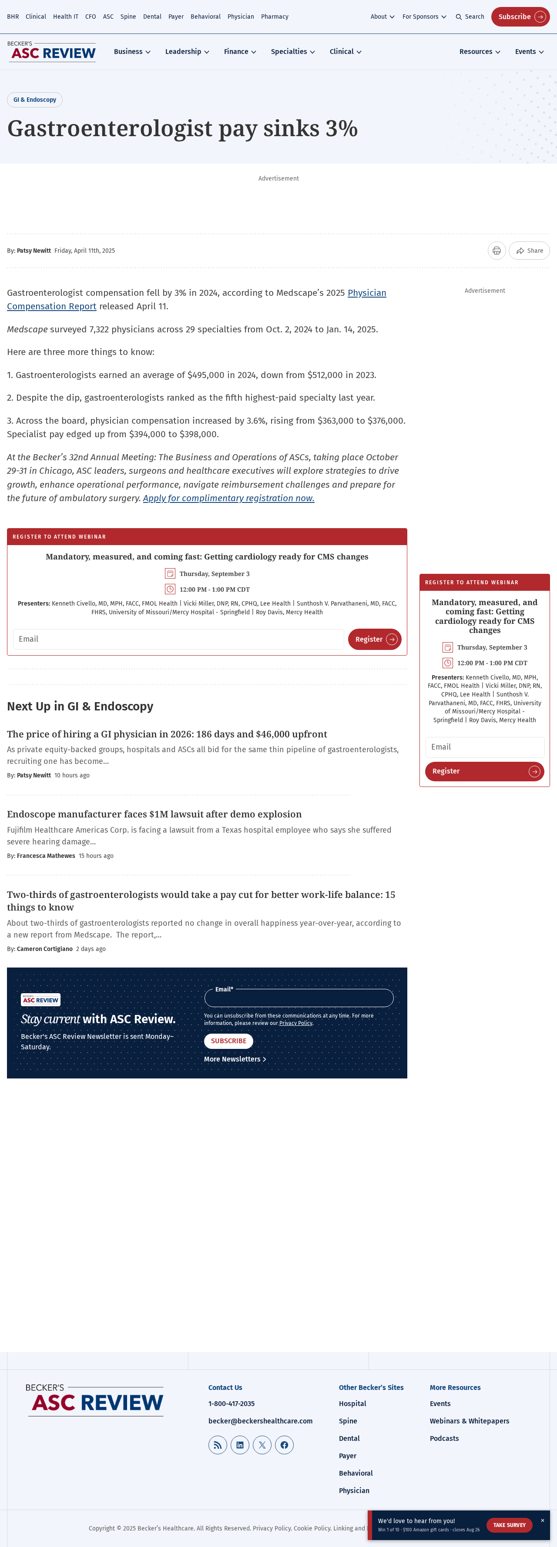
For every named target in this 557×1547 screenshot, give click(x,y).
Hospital (352, 1404)
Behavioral (206, 16)
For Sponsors (421, 16)
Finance (236, 51)
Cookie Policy (312, 1528)
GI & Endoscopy (34, 100)
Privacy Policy (295, 1023)
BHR (13, 16)
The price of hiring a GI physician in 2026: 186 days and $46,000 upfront (167, 734)
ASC (108, 16)
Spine (128, 16)
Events (525, 51)
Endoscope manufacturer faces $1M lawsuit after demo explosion (154, 814)
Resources (476, 51)
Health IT (65, 16)
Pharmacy (275, 16)
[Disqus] (207, 1222)
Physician (241, 16)
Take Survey (509, 1525)
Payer (176, 16)
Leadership (183, 51)
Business (128, 51)
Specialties (289, 51)
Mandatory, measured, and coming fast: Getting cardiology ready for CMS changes (207, 556)
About (379, 16)
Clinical (36, 16)
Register (369, 639)
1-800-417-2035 (231, 1404)
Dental (152, 16)
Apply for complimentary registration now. (229, 498)
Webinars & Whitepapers (470, 1421)
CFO (90, 16)
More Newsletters (232, 1059)
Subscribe (515, 17)
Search (474, 16)
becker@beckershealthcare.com (260, 1421)
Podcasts (444, 1438)
